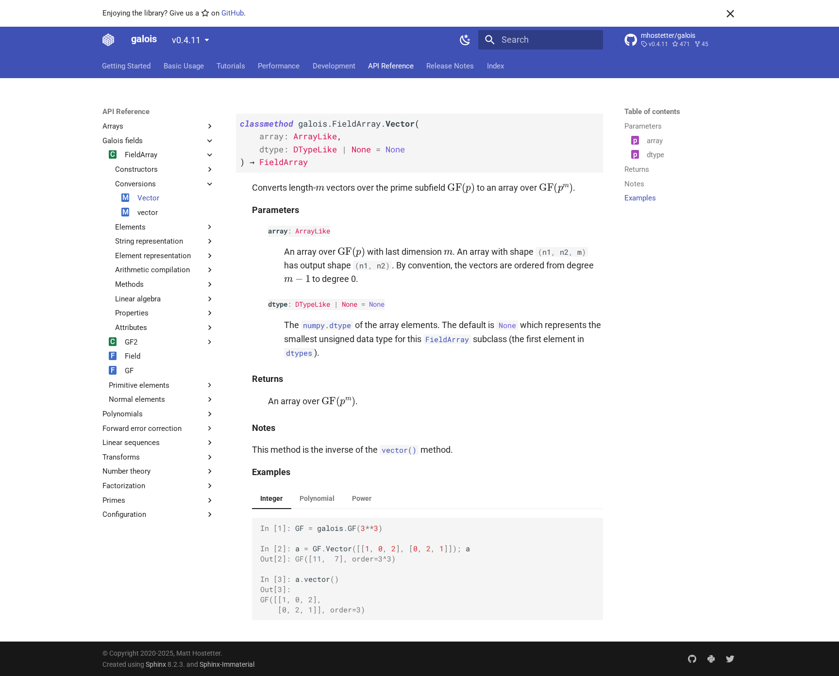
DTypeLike (312, 304)
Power (361, 498)
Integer (271, 498)
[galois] (108, 39)
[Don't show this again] (730, 13)
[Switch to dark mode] (465, 39)
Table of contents (652, 111)
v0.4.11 (186, 40)
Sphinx (156, 664)
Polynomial (317, 498)
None (349, 304)
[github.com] (691, 658)
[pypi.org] (711, 658)
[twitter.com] (730, 658)
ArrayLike (312, 230)
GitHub (232, 13)
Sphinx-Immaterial (227, 664)
